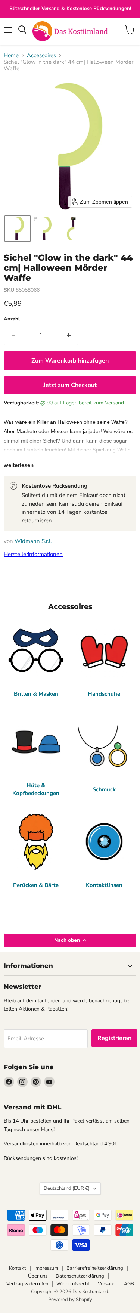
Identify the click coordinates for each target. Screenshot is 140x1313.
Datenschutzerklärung (80, 1276)
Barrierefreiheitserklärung (94, 1268)
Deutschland (67, 1188)
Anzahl (12, 319)
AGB (129, 1284)
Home (11, 55)
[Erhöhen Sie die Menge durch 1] (68, 335)
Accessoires (41, 55)
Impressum (46, 1268)
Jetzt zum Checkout (70, 385)
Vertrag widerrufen (27, 1284)
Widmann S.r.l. (33, 541)
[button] (17, 228)
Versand (107, 1284)
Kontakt (17, 1268)
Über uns (37, 1276)
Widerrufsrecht (73, 1284)
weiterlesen (19, 465)
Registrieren (114, 1038)
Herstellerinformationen (33, 554)
